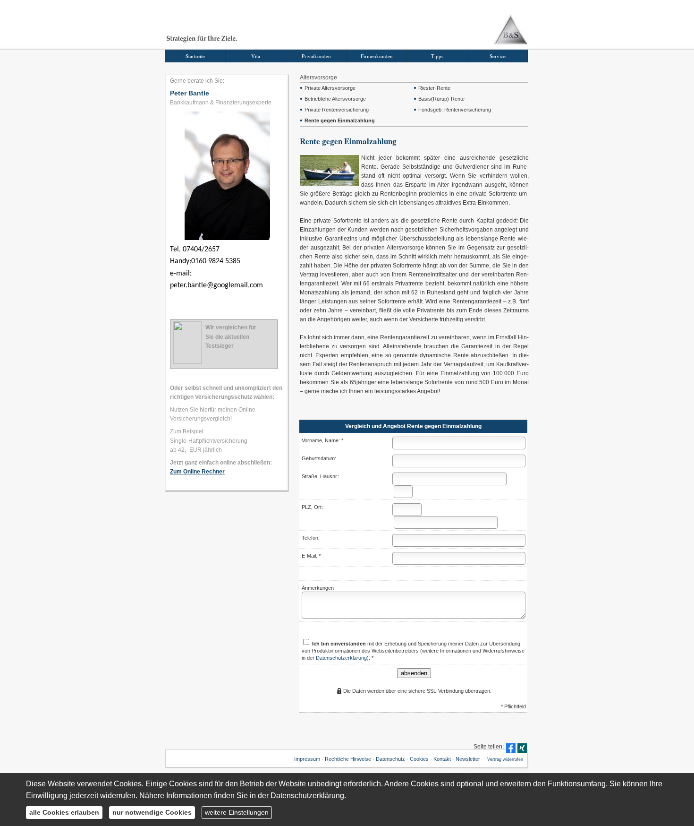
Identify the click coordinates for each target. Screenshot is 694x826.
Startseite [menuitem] (195, 56)
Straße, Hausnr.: (320, 476)
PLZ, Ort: (312, 507)
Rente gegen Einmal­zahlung (340, 120)
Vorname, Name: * (322, 440)
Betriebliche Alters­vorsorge (335, 99)
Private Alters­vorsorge (330, 88)
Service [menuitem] (498, 56)
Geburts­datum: (319, 458)
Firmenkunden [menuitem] (377, 56)
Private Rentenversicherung (337, 109)
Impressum (307, 759)
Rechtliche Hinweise (348, 759)
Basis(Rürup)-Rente (441, 99)
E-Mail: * (311, 556)
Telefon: (311, 538)
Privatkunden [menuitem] (316, 56)
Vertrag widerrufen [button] (505, 759)
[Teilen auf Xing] (522, 748)
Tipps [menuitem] (437, 56)
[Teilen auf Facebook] (511, 748)
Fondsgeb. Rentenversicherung (454, 109)
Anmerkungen (318, 588)
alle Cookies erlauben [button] (64, 812)
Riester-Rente (434, 88)
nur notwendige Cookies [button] (152, 812)
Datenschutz (390, 759)
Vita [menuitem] (255, 56)
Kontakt (442, 759)
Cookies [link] (419, 759)
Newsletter (468, 759)
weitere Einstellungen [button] (237, 812)
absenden (414, 673)
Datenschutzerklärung (341, 658)
